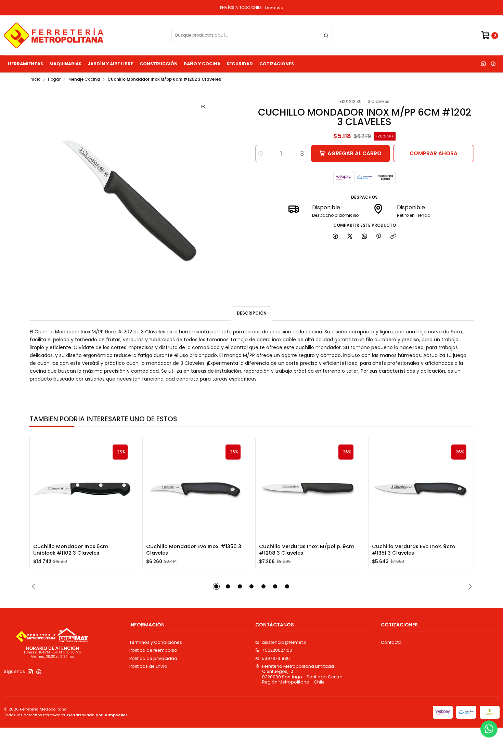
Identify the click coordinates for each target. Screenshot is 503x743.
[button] (216, 586)
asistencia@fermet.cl (285, 642)
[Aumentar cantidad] (302, 153)
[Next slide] (469, 586)
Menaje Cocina (84, 80)
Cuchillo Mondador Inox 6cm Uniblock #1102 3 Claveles (70, 549)
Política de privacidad (153, 658)
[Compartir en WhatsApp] (364, 236)
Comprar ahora (433, 153)
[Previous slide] (34, 586)
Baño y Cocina (202, 64)
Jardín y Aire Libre (110, 64)
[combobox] (251, 35)
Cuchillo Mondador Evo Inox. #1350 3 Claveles (193, 549)
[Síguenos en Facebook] (493, 63)
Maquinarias (65, 64)
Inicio (34, 80)
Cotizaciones (276, 64)
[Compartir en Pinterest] (379, 236)
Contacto (391, 642)
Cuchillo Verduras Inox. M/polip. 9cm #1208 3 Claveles (306, 549)
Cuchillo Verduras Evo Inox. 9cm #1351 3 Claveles (413, 549)
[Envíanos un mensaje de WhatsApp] (489, 729)
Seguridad (240, 64)
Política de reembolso (153, 650)
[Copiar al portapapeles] (393, 236)
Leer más (274, 7)
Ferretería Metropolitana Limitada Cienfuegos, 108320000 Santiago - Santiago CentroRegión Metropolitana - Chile (302, 674)
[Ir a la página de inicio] (53, 35)
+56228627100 (277, 650)
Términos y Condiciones (155, 642)
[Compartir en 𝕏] (350, 236)
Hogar (54, 80)
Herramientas (25, 64)
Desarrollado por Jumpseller (97, 715)
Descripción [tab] (252, 313)
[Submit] (326, 35)
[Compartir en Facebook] (335, 236)
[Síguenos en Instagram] (483, 63)
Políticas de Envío (148, 666)
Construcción (159, 64)
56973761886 (276, 658)
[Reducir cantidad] (261, 153)
